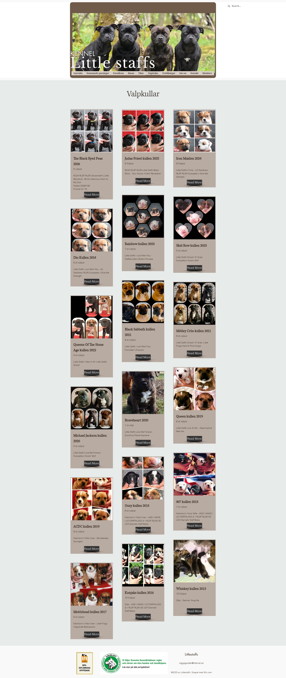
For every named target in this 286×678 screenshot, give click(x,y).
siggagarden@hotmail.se (191, 663)
